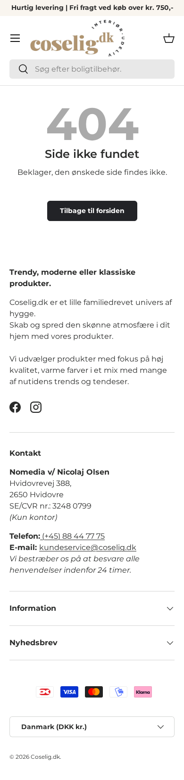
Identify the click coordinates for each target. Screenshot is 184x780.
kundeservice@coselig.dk (87, 547)
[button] (169, 38)
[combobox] (92, 69)
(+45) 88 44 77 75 (73, 536)
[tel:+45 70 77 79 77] (41, 536)
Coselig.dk (45, 756)
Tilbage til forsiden (92, 210)
